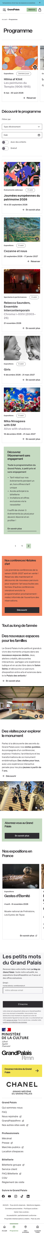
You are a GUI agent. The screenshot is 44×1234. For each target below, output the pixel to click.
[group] (22, 127)
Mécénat (7, 1138)
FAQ (4, 1112)
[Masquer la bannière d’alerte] (40, 3)
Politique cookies (30, 1209)
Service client (9, 1169)
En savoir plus (15, 529)
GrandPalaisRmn (11, 1120)
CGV (4, 1178)
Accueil (4, 19)
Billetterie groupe (11, 1165)
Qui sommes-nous (12, 1107)
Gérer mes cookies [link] (21, 1212)
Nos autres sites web (13, 1125)
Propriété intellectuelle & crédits (16, 1219)
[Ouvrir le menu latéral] (4, 10)
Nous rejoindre (10, 1116)
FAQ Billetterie (10, 1173)
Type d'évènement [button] (12, 127)
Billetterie (32, 9)
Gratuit (14, 148)
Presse (5, 1143)
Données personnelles (13, 1209)
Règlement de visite (13, 1182)
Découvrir (22, 610)
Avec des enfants (18, 142)
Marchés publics (11, 1147)
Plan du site (35, 1219)
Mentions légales (33, 1205)
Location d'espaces (12, 1151)
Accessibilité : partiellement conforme (21, 1215)
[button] (40, 10)
